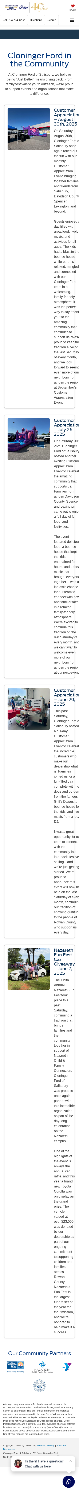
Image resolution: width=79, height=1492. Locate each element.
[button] (13, 20)
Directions (36, 20)
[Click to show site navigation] (72, 20)
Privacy (51, 1445)
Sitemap (41, 1445)
